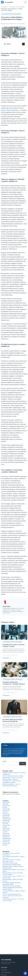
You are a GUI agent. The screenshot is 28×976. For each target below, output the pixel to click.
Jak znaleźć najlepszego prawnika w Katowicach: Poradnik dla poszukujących (13, 721)
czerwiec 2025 (6, 825)
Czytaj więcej (6, 657)
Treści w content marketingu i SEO (11, 894)
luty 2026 (5, 812)
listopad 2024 (6, 836)
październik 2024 (7, 838)
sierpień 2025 (6, 822)
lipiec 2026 (5, 804)
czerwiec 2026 (6, 805)
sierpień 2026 (6, 802)
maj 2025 (5, 827)
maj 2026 (5, 807)
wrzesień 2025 (6, 820)
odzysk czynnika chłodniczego (10, 110)
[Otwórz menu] (25, 2)
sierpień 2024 (6, 841)
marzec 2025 (6, 830)
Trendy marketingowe (6, 972)
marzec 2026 (6, 810)
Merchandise (4, 974)
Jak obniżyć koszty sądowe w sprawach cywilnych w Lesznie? (13, 645)
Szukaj (4, 761)
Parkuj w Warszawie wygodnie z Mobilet (13, 776)
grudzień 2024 (6, 835)
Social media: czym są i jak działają (11, 14)
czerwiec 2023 (6, 843)
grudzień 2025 (6, 815)
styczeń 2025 (6, 833)
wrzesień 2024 (6, 840)
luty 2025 (5, 832)
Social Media (4, 969)
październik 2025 (7, 818)
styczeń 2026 (6, 814)
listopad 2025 (6, 817)
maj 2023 (5, 845)
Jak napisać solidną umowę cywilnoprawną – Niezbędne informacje (14, 683)
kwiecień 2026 (6, 809)
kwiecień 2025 (6, 828)
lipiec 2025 (5, 823)
